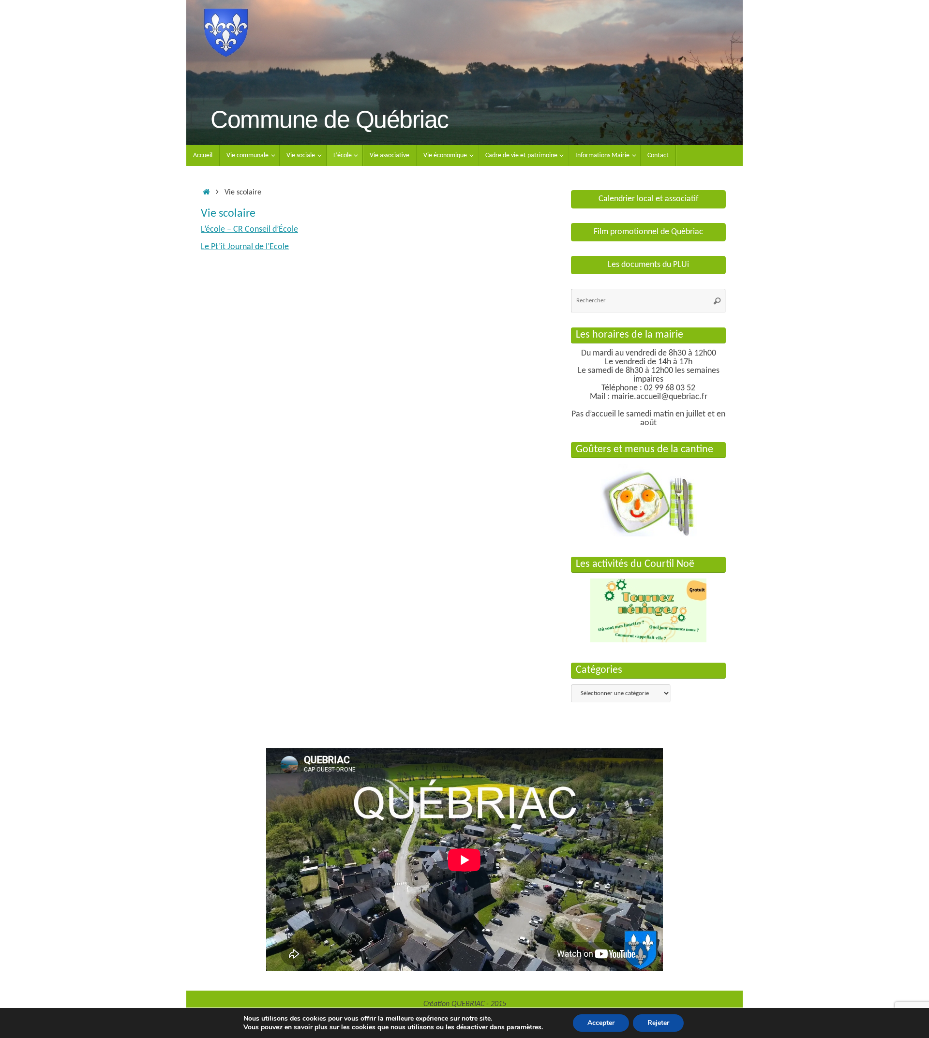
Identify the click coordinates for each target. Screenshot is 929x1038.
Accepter (600, 1022)
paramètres (524, 1027)
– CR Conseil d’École (249, 229)
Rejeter (658, 1022)
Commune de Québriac (329, 119)
